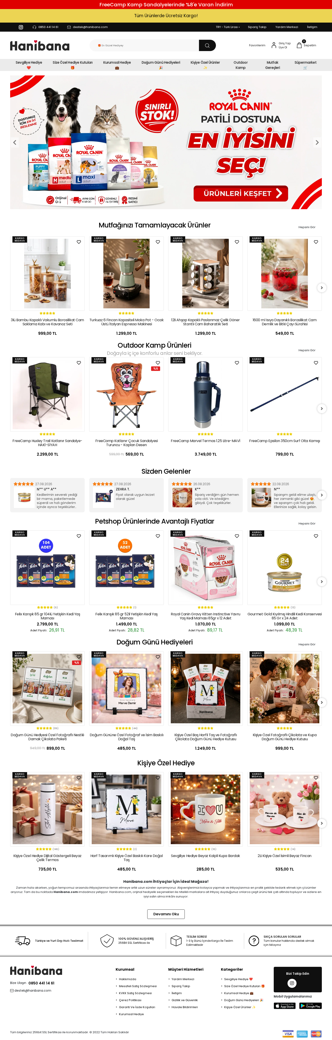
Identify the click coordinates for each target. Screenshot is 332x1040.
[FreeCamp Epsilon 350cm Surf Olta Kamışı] (205, 394)
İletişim (312, 27)
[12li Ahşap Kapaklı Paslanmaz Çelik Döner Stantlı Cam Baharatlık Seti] (126, 273)
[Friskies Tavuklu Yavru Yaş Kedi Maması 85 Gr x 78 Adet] (284, 567)
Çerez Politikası (130, 1000)
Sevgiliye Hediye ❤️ (29, 65)
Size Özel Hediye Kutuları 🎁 (72, 65)
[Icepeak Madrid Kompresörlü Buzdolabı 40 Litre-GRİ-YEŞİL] (284, 394)
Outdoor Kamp (240, 65)
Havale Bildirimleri (185, 1007)
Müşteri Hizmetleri (185, 969)
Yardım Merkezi (287, 27)
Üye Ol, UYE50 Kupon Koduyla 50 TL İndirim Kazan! (166, 16)
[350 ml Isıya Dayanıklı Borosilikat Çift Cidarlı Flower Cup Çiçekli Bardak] (284, 273)
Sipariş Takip (257, 27)
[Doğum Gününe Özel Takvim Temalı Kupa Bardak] (284, 688)
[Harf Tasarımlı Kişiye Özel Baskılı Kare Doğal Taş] (47, 809)
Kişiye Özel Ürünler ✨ (205, 65)
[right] (322, 288)
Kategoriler (232, 969)
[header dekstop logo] (39, 45)
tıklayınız (275, 945)
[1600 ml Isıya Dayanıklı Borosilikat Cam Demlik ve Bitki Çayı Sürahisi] (205, 273)
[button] (306, 45)
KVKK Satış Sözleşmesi (135, 993)
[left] (10, 288)
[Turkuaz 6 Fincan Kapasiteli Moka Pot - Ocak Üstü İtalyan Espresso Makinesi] (47, 273)
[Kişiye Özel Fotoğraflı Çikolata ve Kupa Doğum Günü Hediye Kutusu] (205, 688)
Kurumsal (125, 969)
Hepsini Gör (307, 227)
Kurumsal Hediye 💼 (117, 65)
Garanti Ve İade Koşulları (137, 1007)
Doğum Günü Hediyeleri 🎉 (161, 65)
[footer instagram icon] (292, 983)
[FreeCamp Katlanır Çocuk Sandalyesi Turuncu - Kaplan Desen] (47, 394)
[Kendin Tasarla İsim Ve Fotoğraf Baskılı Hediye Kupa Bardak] (284, 809)
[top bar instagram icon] (21, 27)
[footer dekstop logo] (36, 970)
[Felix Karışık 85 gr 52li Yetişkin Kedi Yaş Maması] (47, 567)
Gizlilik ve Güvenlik (185, 1000)
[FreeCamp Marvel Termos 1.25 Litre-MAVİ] (126, 394)
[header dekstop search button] (207, 45)
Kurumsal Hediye (131, 1014)
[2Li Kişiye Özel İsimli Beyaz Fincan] (205, 809)
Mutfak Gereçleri (272, 65)
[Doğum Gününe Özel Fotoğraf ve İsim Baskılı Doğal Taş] (47, 688)
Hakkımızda (127, 979)
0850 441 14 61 (41, 983)
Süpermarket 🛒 (305, 65)
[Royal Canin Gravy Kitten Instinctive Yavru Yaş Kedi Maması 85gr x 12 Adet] (126, 567)
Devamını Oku (166, 914)
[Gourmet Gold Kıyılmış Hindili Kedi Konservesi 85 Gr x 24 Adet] (205, 567)
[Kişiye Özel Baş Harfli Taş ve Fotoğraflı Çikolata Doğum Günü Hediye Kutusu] (126, 688)
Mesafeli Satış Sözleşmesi (138, 986)
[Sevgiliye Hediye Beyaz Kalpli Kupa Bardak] (126, 809)
